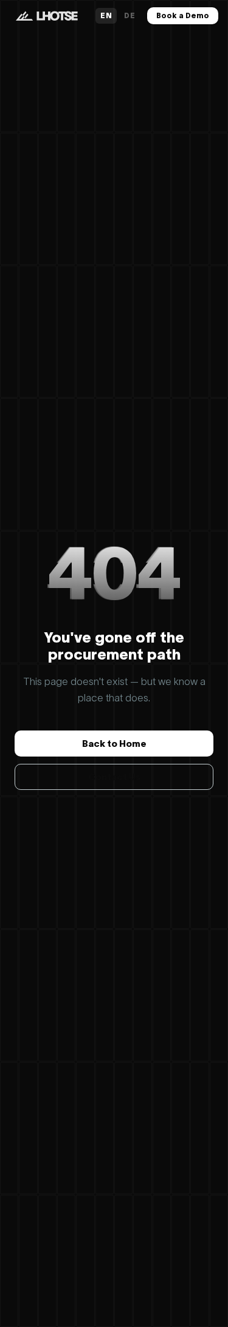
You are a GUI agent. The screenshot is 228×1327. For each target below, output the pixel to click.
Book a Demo (182, 15)
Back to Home (114, 743)
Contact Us (114, 777)
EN (106, 15)
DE (129, 15)
